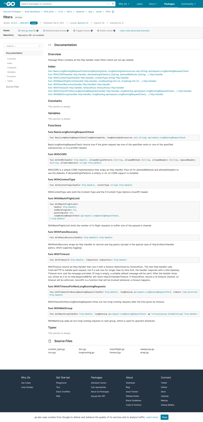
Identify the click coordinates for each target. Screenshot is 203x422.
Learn (140, 3)
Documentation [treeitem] (14, 53)
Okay (164, 417)
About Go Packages (100, 391)
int (74, 210)
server (99, 11)
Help (58, 396)
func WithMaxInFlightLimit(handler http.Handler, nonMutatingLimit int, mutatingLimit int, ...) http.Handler (102, 81)
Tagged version (83, 30)
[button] (19, 31)
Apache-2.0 (83, 23)
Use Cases (26, 383)
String (142, 137)
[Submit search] (112, 3)
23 (99, 23)
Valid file (28, 30)
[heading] (11, 4)
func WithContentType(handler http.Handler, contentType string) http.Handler (88, 77)
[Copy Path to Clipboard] (113, 11)
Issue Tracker (132, 391)
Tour (58, 387)
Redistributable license (56, 30)
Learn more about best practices (134, 30)
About (129, 377)
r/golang (164, 396)
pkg (90, 11)
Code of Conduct (133, 405)
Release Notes (132, 396)
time (184, 292)
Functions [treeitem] (11, 76)
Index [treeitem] (9, 63)
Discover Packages (12, 11)
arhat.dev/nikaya (32, 11)
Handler (83, 160)
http (76, 160)
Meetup (164, 400)
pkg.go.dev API (98, 396)
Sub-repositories (98, 387)
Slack (163, 391)
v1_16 (60, 11)
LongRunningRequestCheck (172, 137)
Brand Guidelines (133, 400)
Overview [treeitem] (11, 59)
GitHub (164, 387)
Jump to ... (11, 46)
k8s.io (69, 11)
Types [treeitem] (10, 81)
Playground (61, 383)
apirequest (153, 137)
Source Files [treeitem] (12, 86)
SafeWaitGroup (175, 314)
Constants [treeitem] (11, 67)
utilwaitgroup (159, 314)
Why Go (123, 3)
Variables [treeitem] (11, 72)
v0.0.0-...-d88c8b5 (16, 23)
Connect (166, 377)
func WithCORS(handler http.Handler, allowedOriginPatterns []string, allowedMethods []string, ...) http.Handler (105, 74)
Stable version (106, 30)
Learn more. (152, 417)
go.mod (29, 30)
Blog (128, 387)
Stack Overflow (63, 391)
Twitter (164, 383)
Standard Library (98, 383)
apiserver (80, 11)
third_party (49, 11)
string (119, 160)
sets (136, 137)
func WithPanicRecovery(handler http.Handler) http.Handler (79, 84)
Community (187, 3)
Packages (169, 3)
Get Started (63, 377)
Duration (192, 292)
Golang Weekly (167, 405)
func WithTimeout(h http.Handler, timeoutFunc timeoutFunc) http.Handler (86, 87)
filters (108, 11)
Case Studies (27, 387)
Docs (152, 3)
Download (130, 383)
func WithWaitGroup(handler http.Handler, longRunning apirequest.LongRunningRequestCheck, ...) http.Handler (105, 94)
